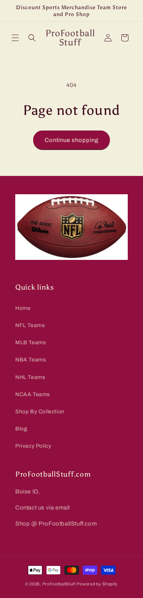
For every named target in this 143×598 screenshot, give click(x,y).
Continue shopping (71, 140)
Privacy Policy (33, 446)
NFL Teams (30, 325)
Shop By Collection (39, 411)
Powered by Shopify (97, 584)
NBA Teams (30, 360)
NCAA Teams (32, 394)
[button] (15, 37)
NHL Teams (30, 377)
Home (23, 308)
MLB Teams (30, 342)
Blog (21, 429)
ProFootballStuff (59, 584)
